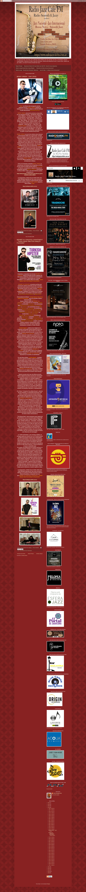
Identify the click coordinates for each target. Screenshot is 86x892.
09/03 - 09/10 (51, 821)
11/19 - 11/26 (51, 812)
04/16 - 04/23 (51, 853)
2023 (49, 807)
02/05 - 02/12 (51, 859)
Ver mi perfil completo (55, 794)
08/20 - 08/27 (51, 823)
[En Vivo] (48, 111)
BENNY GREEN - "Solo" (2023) (26, 76)
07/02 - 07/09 (51, 837)
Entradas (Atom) (24, 555)
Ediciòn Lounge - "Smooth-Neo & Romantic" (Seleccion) (27, 70)
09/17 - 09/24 (51, 820)
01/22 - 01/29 (51, 862)
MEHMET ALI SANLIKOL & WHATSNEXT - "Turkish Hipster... (52, 834)
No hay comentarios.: (36, 230)
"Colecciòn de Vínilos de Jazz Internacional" (45, 68)
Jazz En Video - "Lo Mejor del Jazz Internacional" (49, 70)
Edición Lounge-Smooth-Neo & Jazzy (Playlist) (25, 68)
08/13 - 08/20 (51, 824)
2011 (49, 869)
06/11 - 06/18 (51, 841)
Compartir (58, 93)
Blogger (48, 883)
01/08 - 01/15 (51, 863)
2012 (49, 868)
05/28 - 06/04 (51, 844)
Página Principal (19, 66)
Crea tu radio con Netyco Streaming (58, 101)
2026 (49, 802)
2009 (49, 872)
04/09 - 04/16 (51, 854)
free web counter (49, 788)
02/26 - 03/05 (51, 856)
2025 (49, 804)
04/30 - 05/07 (51, 850)
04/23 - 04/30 (51, 851)
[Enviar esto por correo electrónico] (18, 232)
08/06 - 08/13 (51, 826)
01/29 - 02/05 (51, 860)
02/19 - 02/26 (51, 857)
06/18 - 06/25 (51, 840)
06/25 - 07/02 (51, 838)
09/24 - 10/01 (51, 818)
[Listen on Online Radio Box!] (67, 112)
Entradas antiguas (39, 553)
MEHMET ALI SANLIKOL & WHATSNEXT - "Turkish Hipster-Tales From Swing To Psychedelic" (30, 241)
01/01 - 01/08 (51, 865)
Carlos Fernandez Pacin (57, 793)
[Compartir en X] (20, 232)
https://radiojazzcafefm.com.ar (30, 186)
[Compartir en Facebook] (21, 232)
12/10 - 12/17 (51, 811)
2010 (49, 871)
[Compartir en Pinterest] (22, 232)
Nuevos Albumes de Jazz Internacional (26, 233)
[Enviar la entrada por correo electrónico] (41, 230)
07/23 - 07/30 (51, 827)
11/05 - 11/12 (51, 814)
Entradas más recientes (21, 553)
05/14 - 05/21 (51, 847)
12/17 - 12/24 (51, 809)
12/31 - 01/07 (51, 808)
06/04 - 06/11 (51, 843)
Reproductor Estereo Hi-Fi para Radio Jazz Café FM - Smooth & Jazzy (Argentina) (40, 66)
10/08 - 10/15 (51, 815)
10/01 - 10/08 (51, 817)
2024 (49, 805)
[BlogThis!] (19, 232)
